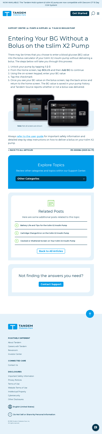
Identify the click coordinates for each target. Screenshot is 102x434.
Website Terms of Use (17, 388)
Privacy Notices (15, 380)
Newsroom (13, 350)
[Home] (15, 13)
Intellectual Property (17, 391)
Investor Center (15, 354)
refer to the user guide (30, 136)
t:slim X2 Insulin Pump (63, 28)
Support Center (17, 28)
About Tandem (14, 342)
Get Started (79, 13)
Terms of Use (14, 384)
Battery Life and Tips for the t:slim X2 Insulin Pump (43, 225)
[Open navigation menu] (98, 13)
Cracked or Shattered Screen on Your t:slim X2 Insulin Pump (47, 241)
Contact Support (51, 284)
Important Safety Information (21, 376)
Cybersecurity (14, 395)
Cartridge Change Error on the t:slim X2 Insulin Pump (44, 233)
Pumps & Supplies (39, 28)
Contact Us (13, 365)
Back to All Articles (21, 150)
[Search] (93, 14)
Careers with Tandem (17, 346)
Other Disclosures (16, 399)
